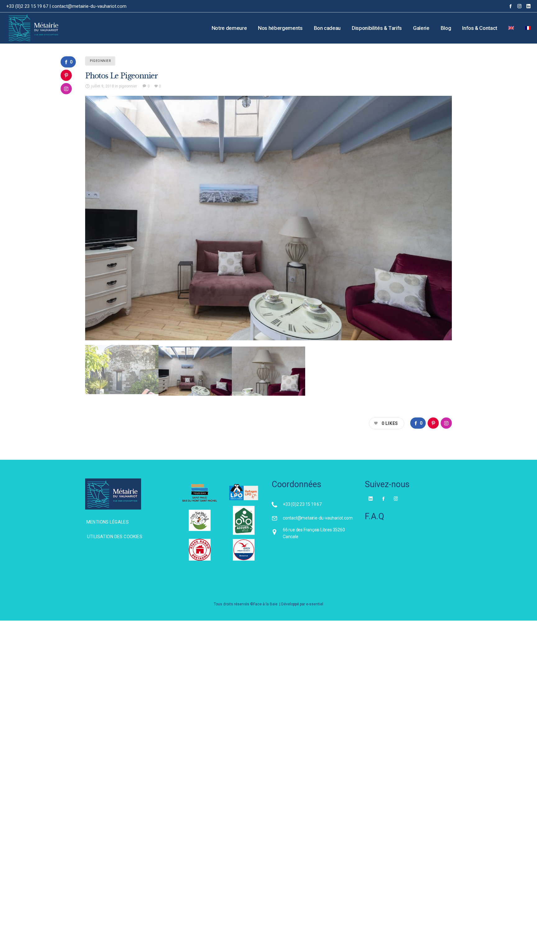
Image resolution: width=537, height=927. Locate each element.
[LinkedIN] (528, 6)
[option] (268, 218)
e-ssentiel (314, 604)
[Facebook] (510, 6)
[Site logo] (25, 28)
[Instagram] (519, 6)
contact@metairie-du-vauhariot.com (89, 6)
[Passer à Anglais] (511, 28)
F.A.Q (374, 516)
